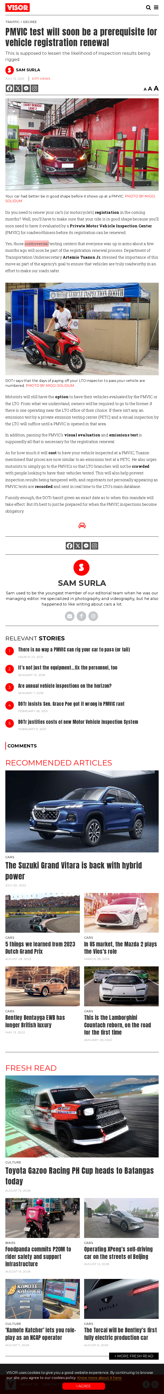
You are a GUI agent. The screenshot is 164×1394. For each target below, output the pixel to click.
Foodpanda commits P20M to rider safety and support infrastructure (38, 1256)
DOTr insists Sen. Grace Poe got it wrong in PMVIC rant (71, 703)
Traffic (12, 22)
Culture (13, 1162)
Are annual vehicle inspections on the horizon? (64, 685)
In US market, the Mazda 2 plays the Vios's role (120, 948)
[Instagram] (34, 88)
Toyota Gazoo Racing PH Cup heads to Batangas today (79, 1176)
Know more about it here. (99, 1378)
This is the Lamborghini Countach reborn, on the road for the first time (117, 1024)
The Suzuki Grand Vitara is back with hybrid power (73, 871)
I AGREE (83, 1386)
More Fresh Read (135, 1356)
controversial (37, 243)
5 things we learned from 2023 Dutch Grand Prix (40, 948)
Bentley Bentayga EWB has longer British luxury (35, 1021)
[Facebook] (9, 88)
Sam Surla (28, 70)
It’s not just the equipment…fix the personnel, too (67, 667)
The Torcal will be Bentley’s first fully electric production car (120, 1334)
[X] (18, 88)
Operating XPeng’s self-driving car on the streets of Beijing (118, 1253)
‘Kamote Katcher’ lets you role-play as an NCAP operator (40, 1334)
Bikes (10, 1243)
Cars (9, 857)
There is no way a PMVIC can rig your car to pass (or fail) (74, 649)
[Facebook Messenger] (26, 88)
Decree (30, 22)
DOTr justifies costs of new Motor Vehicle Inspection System (78, 721)
